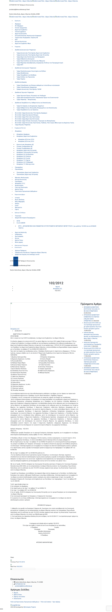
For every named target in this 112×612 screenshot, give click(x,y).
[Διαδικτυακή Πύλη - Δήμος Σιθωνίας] (20, 1)
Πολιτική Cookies (46, 602)
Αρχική (58, 286)
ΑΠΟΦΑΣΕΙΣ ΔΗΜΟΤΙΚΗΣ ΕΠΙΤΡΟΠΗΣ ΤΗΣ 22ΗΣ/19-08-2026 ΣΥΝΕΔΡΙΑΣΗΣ (92, 309)
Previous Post (14, 562)
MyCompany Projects (30, 607)
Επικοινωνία (17, 598)
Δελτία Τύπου (18, 594)
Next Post (13, 566)
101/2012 (22, 562)
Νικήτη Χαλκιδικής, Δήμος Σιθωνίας (20, 14)
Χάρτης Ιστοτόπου (19, 596)
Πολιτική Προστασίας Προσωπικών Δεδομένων (24, 602)
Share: (12, 557)
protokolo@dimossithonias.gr (17, 9)
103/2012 (19, 566)
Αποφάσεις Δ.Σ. (57, 288)
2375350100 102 (14, 5)
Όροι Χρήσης (56, 602)
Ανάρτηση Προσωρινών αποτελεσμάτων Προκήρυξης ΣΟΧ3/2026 (92, 344)
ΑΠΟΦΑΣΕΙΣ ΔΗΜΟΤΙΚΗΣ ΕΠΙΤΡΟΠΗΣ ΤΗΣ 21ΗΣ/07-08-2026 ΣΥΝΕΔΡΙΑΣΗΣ (92, 370)
